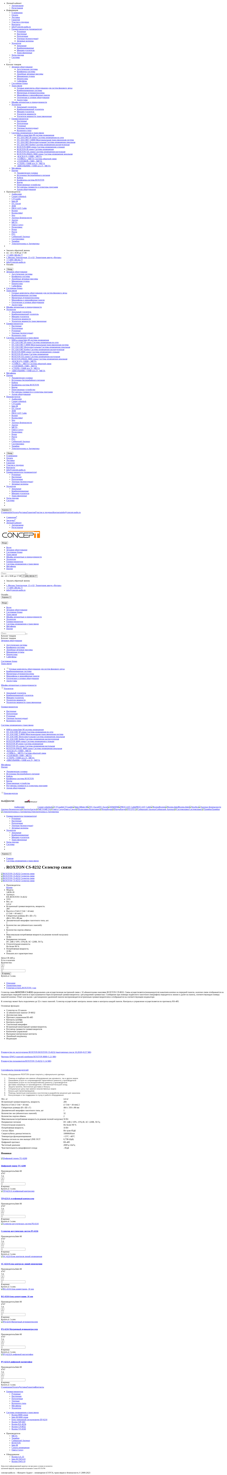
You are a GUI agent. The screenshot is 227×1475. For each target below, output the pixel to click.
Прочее (15, 170)
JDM (14, 206)
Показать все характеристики (19, 953)
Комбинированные (25, 48)
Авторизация (17, 5)
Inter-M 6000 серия (20, 1417)
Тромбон (15, 241)
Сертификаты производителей (15, 1070)
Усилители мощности (26, 114)
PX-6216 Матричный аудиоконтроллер (19, 1329)
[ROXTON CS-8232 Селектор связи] (18, 873)
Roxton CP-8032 (19, 1427)
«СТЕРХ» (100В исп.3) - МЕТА (31, 163)
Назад (9, 269)
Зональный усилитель (27, 107)
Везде (8, 547)
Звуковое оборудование (22, 67)
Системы (16, 57)
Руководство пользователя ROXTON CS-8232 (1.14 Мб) (26, 1061)
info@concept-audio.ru (21, 27)
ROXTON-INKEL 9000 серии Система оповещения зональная (45, 154)
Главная (9, 858)
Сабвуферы (22, 81)
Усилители (16, 43)
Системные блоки (20, 83)
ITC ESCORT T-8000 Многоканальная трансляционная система (45, 140)
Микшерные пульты (26, 76)
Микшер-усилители (26, 50)
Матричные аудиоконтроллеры (31, 93)
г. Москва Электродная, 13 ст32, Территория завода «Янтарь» (33, 257)
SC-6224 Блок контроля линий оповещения (21, 1264)
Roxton (15, 210)
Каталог (8, 638)
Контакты (16, 24)
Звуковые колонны (25, 41)
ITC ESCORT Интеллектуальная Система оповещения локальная (46, 142)
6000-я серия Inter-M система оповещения (35, 135)
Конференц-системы (26, 71)
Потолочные (22, 36)
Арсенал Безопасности (22, 218)
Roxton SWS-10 (18, 1461)
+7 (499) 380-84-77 (14, 255)
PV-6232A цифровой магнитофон (16, 1362)
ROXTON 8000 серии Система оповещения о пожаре (41, 147)
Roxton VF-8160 (19, 1429)
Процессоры (22, 79)
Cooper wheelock (19, 196)
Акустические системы (27, 69)
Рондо (14, 232)
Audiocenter (17, 194)
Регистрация (17, 8)
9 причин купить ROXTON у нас (21, 988)
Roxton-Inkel (17, 213)
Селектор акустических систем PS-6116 (19, 1231)
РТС (14, 234)
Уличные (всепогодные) (27, 38)
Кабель (20, 177)
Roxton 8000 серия (20, 1415)
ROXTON (16, 1443)
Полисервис (17, 227)
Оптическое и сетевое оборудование (33, 97)
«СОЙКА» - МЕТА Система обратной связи (37, 159)
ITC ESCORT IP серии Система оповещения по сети (40, 137)
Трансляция (17, 86)
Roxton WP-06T (18, 1422)
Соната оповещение (21, 1447)
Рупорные (21, 31)
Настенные (22, 34)
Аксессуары (22, 100)
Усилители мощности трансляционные (34, 116)
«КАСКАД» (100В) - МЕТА (29, 156)
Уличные (16, 1401)
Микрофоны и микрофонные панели (33, 95)
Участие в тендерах (20, 22)
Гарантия (16, 20)
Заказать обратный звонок (18, 250)
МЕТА (14, 222)
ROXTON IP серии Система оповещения (35, 149)
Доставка (16, 17)
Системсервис (18, 239)
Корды (20, 182)
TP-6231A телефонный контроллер (17, 1198)
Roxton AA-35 (18, 1457)
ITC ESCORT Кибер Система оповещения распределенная (43, 144)
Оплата (15, 15)
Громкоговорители (20, 119)
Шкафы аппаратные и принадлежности (29, 102)
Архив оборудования (26, 189)
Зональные (22, 46)
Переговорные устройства (28, 185)
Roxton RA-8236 (19, 1424)
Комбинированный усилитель (30, 109)
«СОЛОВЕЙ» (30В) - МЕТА (29, 161)
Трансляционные (24, 53)
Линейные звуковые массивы (30, 74)
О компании (17, 13)
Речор (14, 229)
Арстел (15, 220)
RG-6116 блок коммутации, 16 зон (17, 1296)
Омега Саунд (17, 225)
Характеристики (13, 985)
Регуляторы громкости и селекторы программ (37, 187)
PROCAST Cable (19, 208)
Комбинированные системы (29, 90)
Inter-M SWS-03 (18, 1459)
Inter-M (15, 201)
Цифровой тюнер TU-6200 (13, 1166)
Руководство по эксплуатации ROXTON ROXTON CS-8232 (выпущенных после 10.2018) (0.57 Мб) (46, 1052)
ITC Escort (16, 203)
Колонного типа (24, 130)
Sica (13, 215)
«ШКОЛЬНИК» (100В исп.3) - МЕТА (34, 166)
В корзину (6, 973)
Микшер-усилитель (25, 112)
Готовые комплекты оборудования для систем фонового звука (44, 88)
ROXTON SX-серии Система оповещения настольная (41, 152)
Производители (13, 397)
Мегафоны (16, 168)
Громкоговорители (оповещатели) (27, 29)
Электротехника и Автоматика (25, 243)
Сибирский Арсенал (21, 236)
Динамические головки (27, 173)
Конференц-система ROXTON (30, 180)
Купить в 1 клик (8, 1189)
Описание (10, 983)
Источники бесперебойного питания (33, 175)
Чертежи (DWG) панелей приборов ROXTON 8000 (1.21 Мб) (28, 1057)
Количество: (6, 963)
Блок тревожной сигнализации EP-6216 (29, 1419)
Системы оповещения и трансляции (28, 133)
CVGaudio (16, 199)
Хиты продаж (18, 55)
